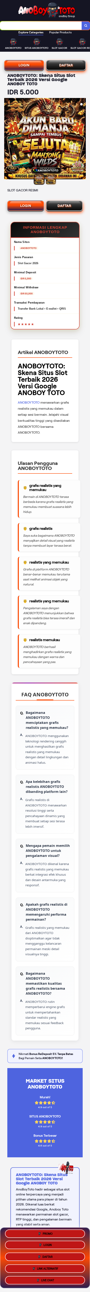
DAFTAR (66, 65)
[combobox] (41, 25)
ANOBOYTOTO (29, 402)
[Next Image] (82, 139)
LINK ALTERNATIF (47, 1267)
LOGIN (24, 65)
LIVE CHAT (47, 1278)
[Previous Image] (7, 139)
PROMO (48, 1235)
